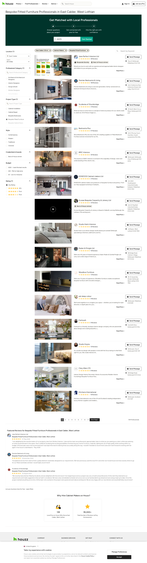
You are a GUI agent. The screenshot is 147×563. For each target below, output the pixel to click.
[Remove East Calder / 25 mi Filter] (50, 50)
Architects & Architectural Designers (16, 78)
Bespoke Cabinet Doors (15, 123)
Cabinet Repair (13, 112)
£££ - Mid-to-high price (15, 171)
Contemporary (13, 135)
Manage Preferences (119, 552)
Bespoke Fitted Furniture (16, 119)
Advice (53, 4)
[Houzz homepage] (8, 3)
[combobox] (76, 4)
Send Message (134, 57)
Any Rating (11, 185)
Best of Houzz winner (15, 156)
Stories (44, 4)
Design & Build (12, 87)
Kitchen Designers (14, 90)
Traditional (11, 142)
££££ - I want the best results (17, 167)
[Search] (63, 4)
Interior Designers (14, 83)
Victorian (11, 146)
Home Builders (13, 94)
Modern (10, 138)
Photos (18, 4)
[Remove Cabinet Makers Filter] (66, 50)
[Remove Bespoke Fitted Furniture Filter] (88, 50)
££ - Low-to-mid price (15, 175)
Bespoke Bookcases (14, 116)
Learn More (29, 489)
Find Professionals (31, 4)
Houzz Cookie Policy (87, 556)
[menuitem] (19, 3)
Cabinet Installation (14, 108)
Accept (119, 557)
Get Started (87, 39)
